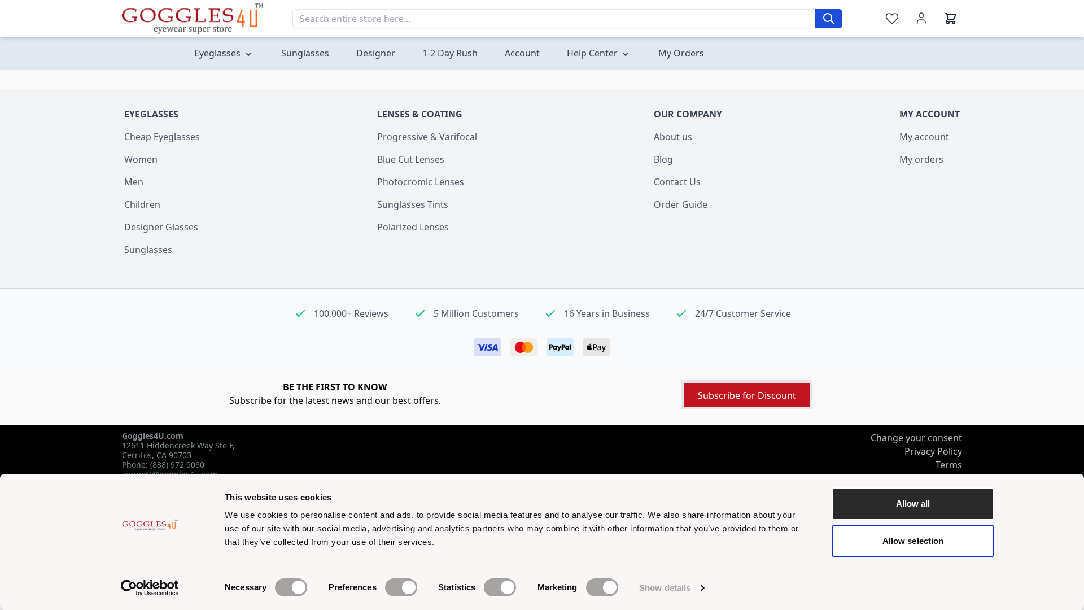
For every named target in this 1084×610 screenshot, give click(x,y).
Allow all (913, 503)
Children (142, 204)
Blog (663, 159)
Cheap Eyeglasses (162, 136)
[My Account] (921, 18)
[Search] (828, 18)
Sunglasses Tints (412, 204)
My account (924, 136)
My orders (921, 159)
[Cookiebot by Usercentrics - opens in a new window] (149, 588)
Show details (664, 587)
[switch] (401, 587)
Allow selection (913, 541)
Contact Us (677, 182)
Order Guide (680, 204)
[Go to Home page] (192, 18)
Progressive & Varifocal (427, 136)
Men (133, 182)
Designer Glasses (161, 227)
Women (141, 159)
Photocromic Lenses (420, 182)
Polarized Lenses (413, 227)
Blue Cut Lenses (410, 159)
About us (673, 136)
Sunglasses (148, 249)
